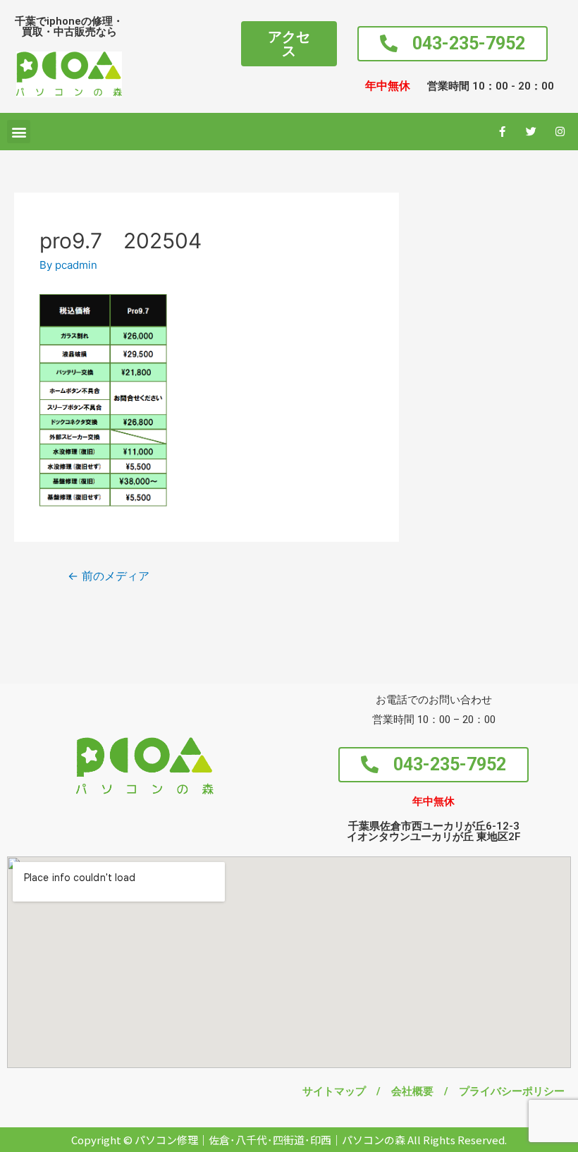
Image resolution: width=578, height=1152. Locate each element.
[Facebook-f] (502, 132)
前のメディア (108, 576)
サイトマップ (339, 1091)
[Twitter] (531, 132)
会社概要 (417, 1091)
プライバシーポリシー (512, 1091)
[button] (289, 43)
